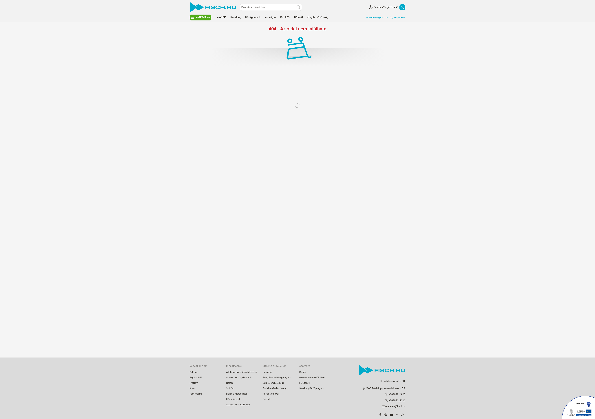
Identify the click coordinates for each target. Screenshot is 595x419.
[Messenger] (386, 415)
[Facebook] (380, 415)
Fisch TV (285, 17)
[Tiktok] (402, 415)
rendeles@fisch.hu (378, 17)
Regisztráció (196, 377)
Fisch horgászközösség (274, 388)
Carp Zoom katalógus (273, 383)
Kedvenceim (196, 394)
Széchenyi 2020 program (311, 388)
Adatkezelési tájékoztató (238, 377)
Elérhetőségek (233, 399)
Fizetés (229, 383)
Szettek (267, 399)
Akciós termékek (271, 394)
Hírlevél (298, 17)
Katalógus (270, 17)
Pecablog (235, 17)
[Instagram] (397, 415)
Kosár (192, 388)
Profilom (194, 383)
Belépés (194, 372)
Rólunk (302, 372)
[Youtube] (391, 415)
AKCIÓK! (221, 17)
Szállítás (230, 388)
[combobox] (271, 7)
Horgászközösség (317, 17)
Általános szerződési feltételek (241, 372)
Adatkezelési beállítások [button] (238, 404)
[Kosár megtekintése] (402, 7)
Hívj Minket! (399, 17)
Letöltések (304, 383)
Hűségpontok (253, 17)
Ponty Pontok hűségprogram (277, 377)
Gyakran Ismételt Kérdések (312, 377)
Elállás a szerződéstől (236, 394)
